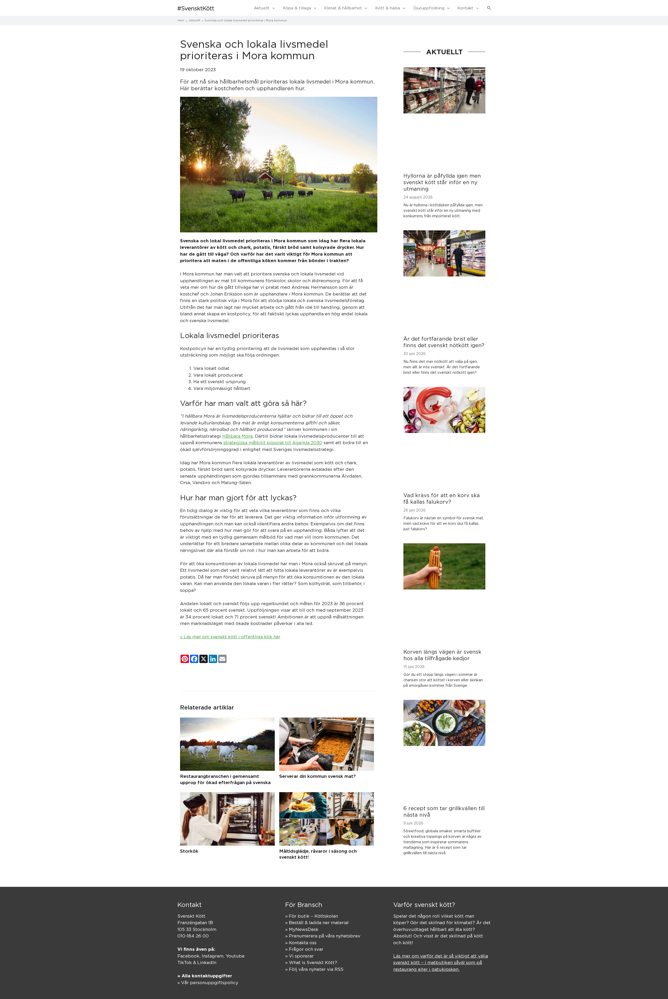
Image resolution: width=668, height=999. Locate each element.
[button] (489, 8)
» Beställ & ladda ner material (317, 922)
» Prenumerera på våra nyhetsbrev (322, 936)
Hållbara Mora (237, 436)
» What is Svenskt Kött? (311, 962)
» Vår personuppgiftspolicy (207, 982)
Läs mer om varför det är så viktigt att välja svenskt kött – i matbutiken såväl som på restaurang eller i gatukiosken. (440, 963)
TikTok (184, 962)
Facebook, (189, 956)
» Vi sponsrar (299, 956)
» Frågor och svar (304, 949)
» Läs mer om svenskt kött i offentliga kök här (230, 636)
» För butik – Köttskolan (311, 916)
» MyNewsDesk (301, 929)
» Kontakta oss (301, 942)
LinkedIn (206, 962)
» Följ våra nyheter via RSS (314, 969)
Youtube (235, 956)
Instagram (212, 956)
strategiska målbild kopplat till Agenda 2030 (272, 442)
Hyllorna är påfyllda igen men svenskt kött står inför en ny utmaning (442, 182)
